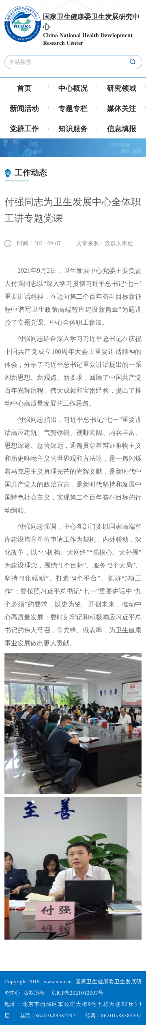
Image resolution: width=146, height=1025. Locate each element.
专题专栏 (73, 108)
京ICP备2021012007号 (77, 992)
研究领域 (121, 88)
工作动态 (30, 172)
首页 (24, 88)
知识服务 (73, 128)
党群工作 (24, 128)
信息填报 (121, 128)
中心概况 (73, 88)
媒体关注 (121, 108)
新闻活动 (24, 108)
